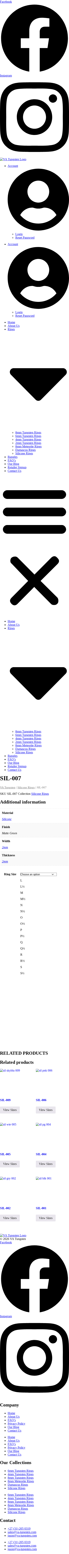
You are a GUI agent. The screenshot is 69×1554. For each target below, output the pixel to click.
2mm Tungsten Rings (28, 443)
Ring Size (10, 874)
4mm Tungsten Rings (28, 439)
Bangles (12, 457)
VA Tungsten (7, 787)
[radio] (44, 880)
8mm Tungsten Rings (28, 432)
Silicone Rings (24, 453)
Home (11, 322)
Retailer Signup (17, 467)
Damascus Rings (25, 450)
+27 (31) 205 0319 (19, 1528)
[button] (34, 546)
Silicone (7, 819)
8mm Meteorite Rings (28, 446)
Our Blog (13, 463)
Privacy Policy (16, 1423)
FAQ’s (12, 460)
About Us (14, 325)
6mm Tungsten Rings (28, 436)
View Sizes (10, 1110)
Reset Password (24, 237)
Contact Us (14, 470)
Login (19, 234)
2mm (5, 847)
